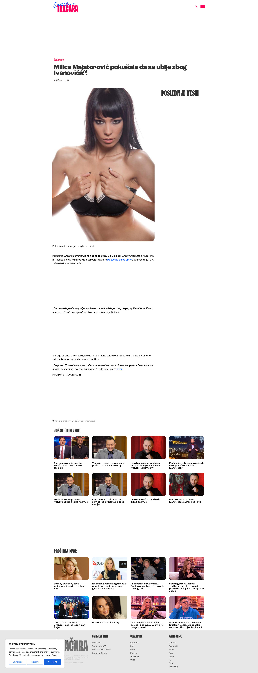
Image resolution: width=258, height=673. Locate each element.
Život (171, 663)
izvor (119, 369)
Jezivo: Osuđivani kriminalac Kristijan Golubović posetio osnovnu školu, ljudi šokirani (185, 625)
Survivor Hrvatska (101, 650)
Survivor (96, 643)
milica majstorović (87, 421)
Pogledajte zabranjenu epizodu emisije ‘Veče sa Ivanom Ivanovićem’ (186, 465)
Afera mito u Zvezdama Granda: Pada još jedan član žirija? (69, 625)
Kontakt (134, 643)
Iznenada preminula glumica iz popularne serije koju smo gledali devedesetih (109, 586)
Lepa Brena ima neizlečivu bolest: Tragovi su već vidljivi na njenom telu (147, 625)
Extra (171, 650)
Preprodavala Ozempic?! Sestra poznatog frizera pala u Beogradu (147, 586)
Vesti (132, 660)
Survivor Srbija (99, 653)
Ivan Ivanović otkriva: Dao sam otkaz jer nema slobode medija (108, 502)
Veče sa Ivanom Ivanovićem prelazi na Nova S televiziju (108, 464)
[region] (34, 653)
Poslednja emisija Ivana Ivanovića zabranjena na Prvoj (71, 500)
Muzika (133, 653)
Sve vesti (173, 646)
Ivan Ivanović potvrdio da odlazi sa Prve (145, 500)
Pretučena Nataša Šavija (106, 623)
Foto (132, 650)
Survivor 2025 (99, 646)
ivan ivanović (73, 421)
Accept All (52, 662)
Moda (171, 657)
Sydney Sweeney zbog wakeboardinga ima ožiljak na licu (70, 586)
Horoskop (173, 667)
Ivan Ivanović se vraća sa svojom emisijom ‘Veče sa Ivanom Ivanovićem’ (145, 465)
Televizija (134, 657)
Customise (17, 662)
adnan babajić (61, 421)
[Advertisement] (129, 37)
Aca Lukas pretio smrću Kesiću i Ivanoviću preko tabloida (68, 465)
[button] (196, 7)
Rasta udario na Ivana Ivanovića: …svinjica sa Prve (185, 500)
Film (132, 646)
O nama (172, 643)
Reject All (35, 662)
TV (170, 660)
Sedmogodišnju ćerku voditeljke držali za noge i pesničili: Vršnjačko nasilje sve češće (186, 587)
